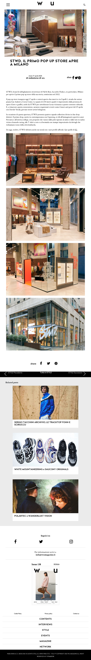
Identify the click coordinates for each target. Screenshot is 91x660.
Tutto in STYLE (46, 373)
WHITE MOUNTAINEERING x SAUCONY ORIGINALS (41, 469)
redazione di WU (37, 78)
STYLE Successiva (75, 373)
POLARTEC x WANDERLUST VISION (33, 516)
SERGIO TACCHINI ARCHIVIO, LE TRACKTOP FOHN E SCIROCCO (42, 423)
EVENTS (45, 636)
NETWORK (45, 647)
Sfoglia (56, 564)
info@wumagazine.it (45, 554)
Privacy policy (48, 613)
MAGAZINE (45, 641)
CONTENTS (45, 619)
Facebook (73, 78)
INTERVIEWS (45, 625)
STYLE (30, 76)
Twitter (76, 78)
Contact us (76, 613)
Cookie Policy (18, 613)
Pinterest (79, 78)
